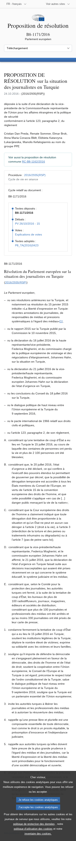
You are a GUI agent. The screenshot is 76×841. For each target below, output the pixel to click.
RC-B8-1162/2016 (33, 161)
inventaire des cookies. (38, 833)
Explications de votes (28, 234)
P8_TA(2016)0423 (27, 245)
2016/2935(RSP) (35, 175)
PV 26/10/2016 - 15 (27, 223)
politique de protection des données (34, 823)
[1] (61, 321)
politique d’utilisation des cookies (33, 828)
